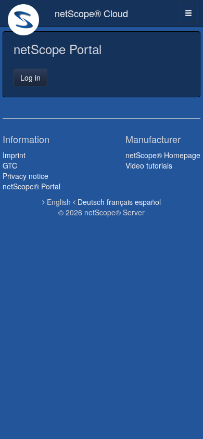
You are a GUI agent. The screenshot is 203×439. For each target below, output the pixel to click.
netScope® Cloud (91, 13)
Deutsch (91, 202)
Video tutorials (148, 165)
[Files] (23, 13)
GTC (10, 165)
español (148, 202)
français (120, 202)
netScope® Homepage (162, 155)
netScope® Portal (31, 186)
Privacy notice (25, 176)
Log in (30, 77)
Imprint (14, 155)
